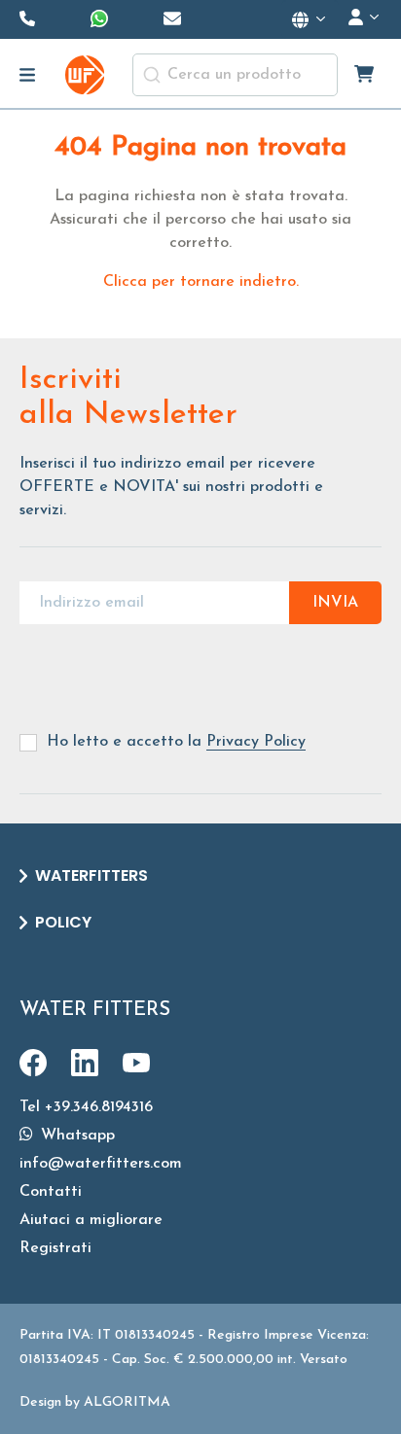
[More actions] (310, 19)
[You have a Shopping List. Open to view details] (365, 74)
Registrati (55, 1248)
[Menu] (27, 75)
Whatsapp (75, 1135)
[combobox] (235, 74)
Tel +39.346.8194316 (86, 1107)
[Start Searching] (151, 74)
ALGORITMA (127, 1402)
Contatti (50, 1192)
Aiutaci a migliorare (91, 1220)
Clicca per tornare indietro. (201, 282)
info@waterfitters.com (100, 1164)
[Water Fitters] (84, 74)
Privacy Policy (256, 742)
